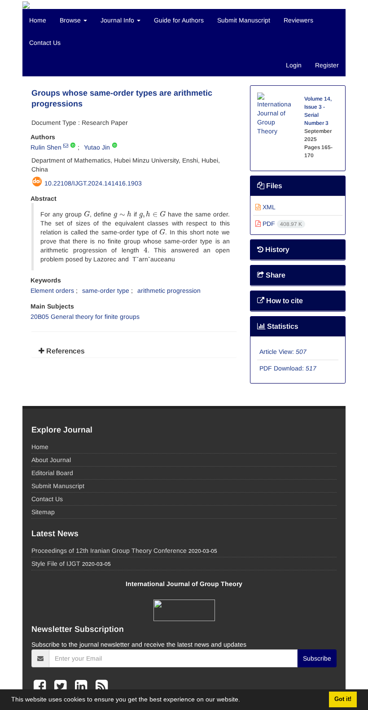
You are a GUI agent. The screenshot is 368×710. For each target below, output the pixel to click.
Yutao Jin (97, 147)
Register (327, 65)
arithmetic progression (169, 290)
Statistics (281, 326)
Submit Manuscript (243, 20)
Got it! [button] (342, 699)
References (64, 351)
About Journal (51, 459)
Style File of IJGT (55, 563)
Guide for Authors (179, 20)
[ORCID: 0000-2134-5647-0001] (115, 145)
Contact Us (45, 42)
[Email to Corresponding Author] (65, 145)
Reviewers (298, 20)
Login (294, 65)
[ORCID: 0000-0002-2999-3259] (73, 145)
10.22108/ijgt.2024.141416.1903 (93, 183)
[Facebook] (41, 686)
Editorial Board (52, 472)
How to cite (283, 300)
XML (268, 207)
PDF (281, 223)
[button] (243, 700)
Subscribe (317, 658)
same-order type (105, 290)
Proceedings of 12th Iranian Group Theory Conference (109, 550)
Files (273, 186)
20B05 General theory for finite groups (85, 316)
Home (37, 20)
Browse (71, 20)
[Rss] (101, 686)
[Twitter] (62, 686)
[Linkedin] (83, 686)
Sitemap (43, 512)
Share (274, 275)
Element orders (52, 290)
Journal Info (118, 20)
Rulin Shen (46, 147)
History (276, 249)
